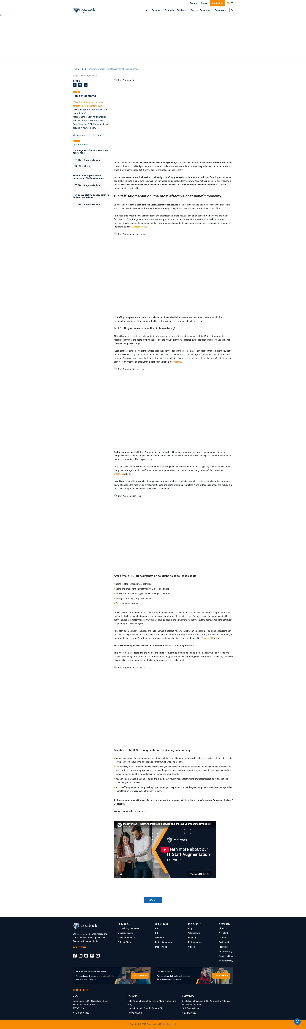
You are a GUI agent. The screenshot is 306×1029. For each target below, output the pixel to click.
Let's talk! (153, 900)
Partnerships (225, 942)
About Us (223, 928)
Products (169, 10)
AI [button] (146, 10)
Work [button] (193, 10)
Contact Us (217, 3)
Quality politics (226, 956)
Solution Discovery (126, 942)
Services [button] (156, 10)
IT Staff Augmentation (87, 160)
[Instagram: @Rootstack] (92, 954)
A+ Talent (223, 933)
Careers (204, 3)
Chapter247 (207, 638)
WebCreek (119, 474)
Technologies (82, 166)
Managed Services (126, 937)
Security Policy (226, 960)
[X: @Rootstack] (86, 954)
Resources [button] (205, 10)
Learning (192, 937)
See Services (139, 975)
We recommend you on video (87, 135)
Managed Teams (126, 933)
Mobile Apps (161, 947)
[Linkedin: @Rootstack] (80, 954)
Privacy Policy (225, 951)
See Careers (221, 975)
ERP (157, 933)
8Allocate (176, 362)
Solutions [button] (181, 10)
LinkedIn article (139, 226)
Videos (191, 947)
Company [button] (219, 10)
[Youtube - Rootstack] (98, 954)
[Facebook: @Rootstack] (75, 954)
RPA (157, 928)
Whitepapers (194, 933)
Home (76, 69)
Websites (159, 937)
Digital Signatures (163, 942)
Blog (84, 69)
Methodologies (195, 942)
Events (193, 3)
